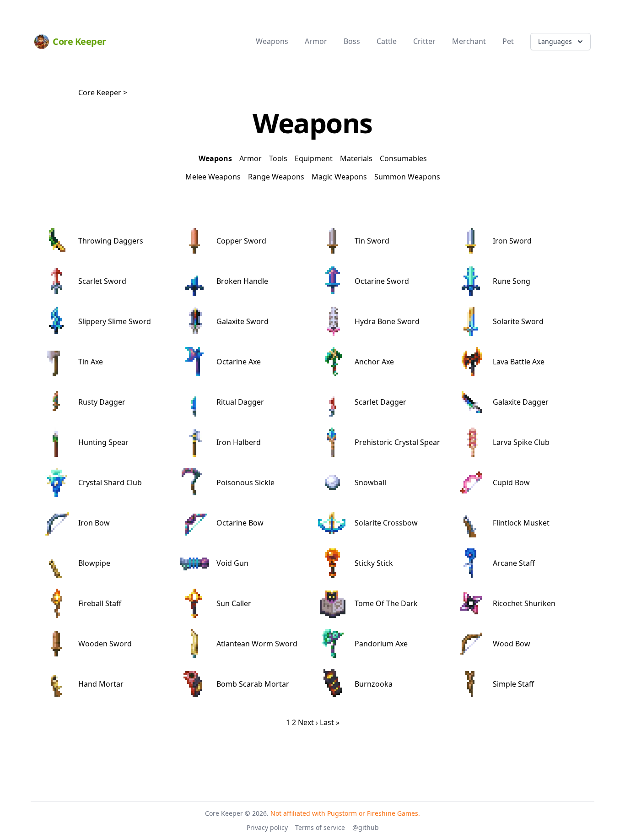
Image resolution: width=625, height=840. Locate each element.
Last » (329, 722)
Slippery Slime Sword (114, 321)
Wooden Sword (105, 644)
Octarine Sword (382, 281)
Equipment (314, 158)
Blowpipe (94, 563)
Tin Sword (372, 241)
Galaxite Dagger (521, 402)
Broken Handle (242, 281)
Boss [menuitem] (352, 41)
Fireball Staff (99, 603)
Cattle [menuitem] (387, 41)
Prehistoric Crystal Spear (397, 442)
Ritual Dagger (240, 402)
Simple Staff (513, 684)
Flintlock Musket (521, 523)
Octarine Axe (238, 362)
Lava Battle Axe (518, 362)
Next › (308, 722)
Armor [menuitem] (316, 41)
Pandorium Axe (381, 644)
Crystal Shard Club (110, 482)
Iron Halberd (238, 442)
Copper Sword (241, 241)
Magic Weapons (339, 177)
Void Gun (232, 563)
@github (365, 827)
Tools (278, 158)
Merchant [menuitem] (469, 41)
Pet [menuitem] (508, 41)
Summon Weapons (407, 177)
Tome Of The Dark (386, 603)
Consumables (403, 158)
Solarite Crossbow (386, 523)
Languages (555, 41)
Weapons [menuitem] (272, 41)
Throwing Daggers (110, 241)
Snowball (370, 482)
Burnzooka (374, 684)
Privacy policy (267, 827)
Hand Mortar (101, 684)
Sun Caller (233, 603)
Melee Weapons (213, 177)
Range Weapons (276, 177)
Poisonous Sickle (245, 482)
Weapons (215, 158)
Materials (356, 158)
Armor (250, 158)
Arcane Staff (514, 563)
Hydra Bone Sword (387, 321)
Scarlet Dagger (380, 402)
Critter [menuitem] (424, 41)
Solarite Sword (518, 321)
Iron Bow (94, 523)
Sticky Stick (374, 563)
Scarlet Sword (102, 281)
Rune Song (511, 281)
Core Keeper (99, 92)
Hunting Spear (103, 442)
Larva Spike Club (521, 442)
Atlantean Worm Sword (256, 644)
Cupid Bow (511, 482)
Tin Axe (90, 362)
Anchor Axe (374, 362)
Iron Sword (512, 241)
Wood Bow (511, 644)
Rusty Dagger (101, 402)
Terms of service (320, 827)
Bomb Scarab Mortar (252, 684)
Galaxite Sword (242, 321)
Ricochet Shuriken (524, 603)
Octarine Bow (240, 523)
